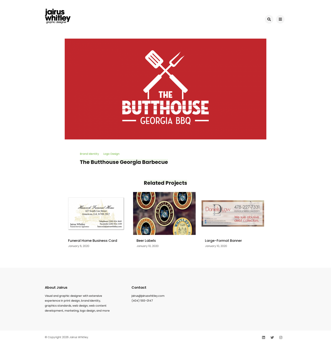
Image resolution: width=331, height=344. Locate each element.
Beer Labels (146, 240)
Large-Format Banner (223, 240)
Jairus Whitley (78, 337)
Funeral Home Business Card (92, 240)
